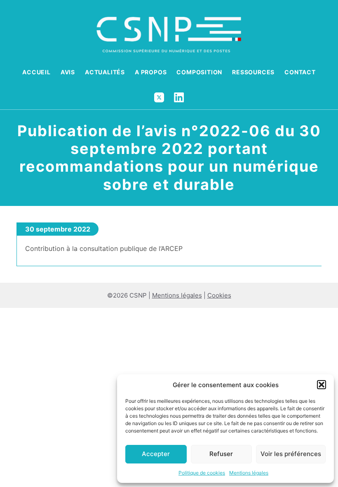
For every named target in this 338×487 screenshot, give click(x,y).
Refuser (221, 454)
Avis (68, 72)
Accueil (36, 72)
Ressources (253, 72)
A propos (151, 72)
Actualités (105, 72)
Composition (199, 72)
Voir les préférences (291, 454)
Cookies (219, 295)
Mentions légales (248, 473)
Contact (300, 72)
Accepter (156, 454)
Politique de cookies (201, 473)
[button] (321, 385)
